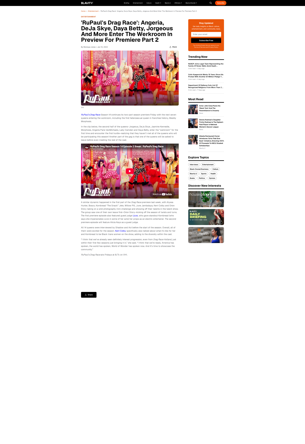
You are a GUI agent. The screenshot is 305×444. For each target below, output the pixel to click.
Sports (203, 174)
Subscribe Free (206, 40)
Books (192, 178)
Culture (215, 169)
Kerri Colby (120, 230)
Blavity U (193, 174)
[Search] (210, 3)
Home (83, 11)
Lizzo (135, 215)
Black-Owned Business (199, 169)
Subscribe (220, 3)
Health (213, 174)
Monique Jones (90, 47)
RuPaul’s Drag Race (90, 114)
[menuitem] (158, 3)
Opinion (212, 178)
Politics (202, 178)
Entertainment (93, 11)
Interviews (194, 165)
